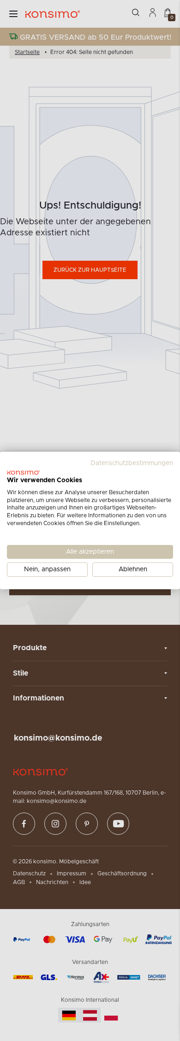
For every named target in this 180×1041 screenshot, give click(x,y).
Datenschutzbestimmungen (131, 463)
